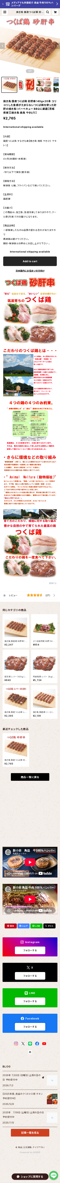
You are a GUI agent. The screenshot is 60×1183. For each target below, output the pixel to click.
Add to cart (30, 261)
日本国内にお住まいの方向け (30, 270)
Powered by (26, 1152)
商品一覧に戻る (30, 777)
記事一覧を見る (30, 1132)
